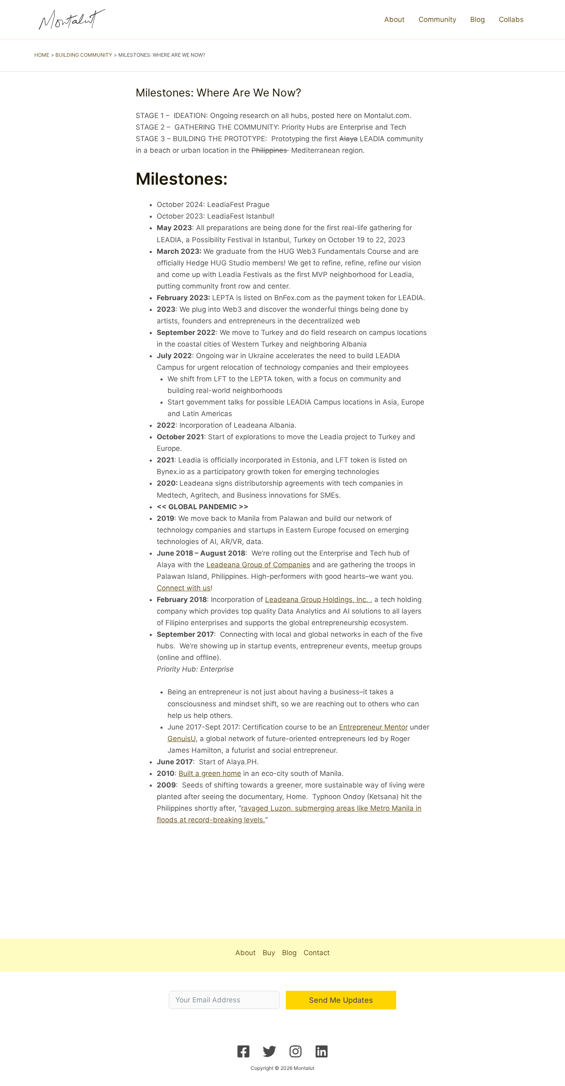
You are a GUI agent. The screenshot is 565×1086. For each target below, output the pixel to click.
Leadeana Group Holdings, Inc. (317, 599)
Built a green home (210, 773)
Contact (317, 953)
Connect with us (184, 588)
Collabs (511, 19)
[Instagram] (295, 1051)
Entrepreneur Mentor (373, 727)
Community (437, 19)
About (394, 19)
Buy (269, 953)
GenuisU (182, 738)
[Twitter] (269, 1051)
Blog (477, 19)
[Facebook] (243, 1051)
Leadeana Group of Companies (258, 565)
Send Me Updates (341, 1000)
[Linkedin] (321, 1051)
